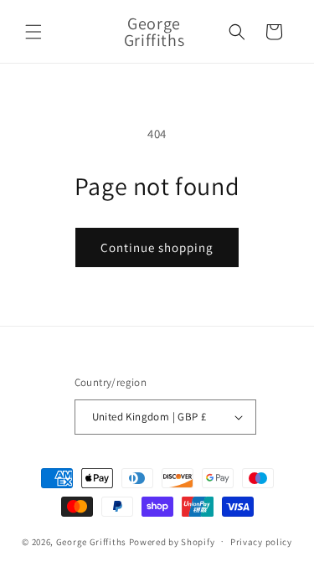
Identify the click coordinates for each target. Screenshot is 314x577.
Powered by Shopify (172, 541)
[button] (33, 31)
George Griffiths (91, 541)
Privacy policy (261, 542)
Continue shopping (157, 247)
